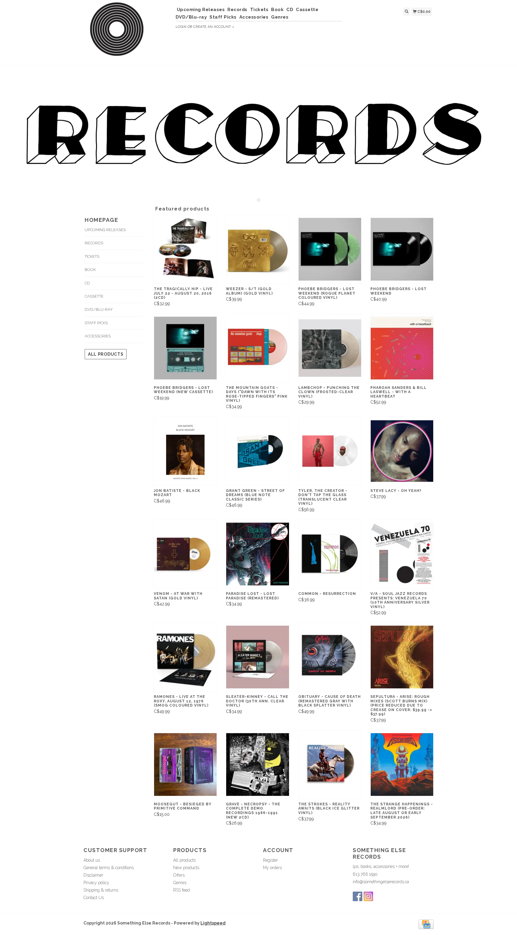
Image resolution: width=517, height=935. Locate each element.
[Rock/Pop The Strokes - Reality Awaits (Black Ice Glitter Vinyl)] (330, 764)
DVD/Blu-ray (191, 17)
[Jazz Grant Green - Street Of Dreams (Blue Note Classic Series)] (257, 451)
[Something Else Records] (127, 32)
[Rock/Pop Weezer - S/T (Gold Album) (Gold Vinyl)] (257, 249)
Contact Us (93, 897)
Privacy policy (96, 882)
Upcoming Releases (201, 9)
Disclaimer (93, 875)
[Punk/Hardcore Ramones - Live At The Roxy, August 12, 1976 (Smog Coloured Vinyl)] (185, 657)
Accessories (254, 17)
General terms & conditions (108, 867)
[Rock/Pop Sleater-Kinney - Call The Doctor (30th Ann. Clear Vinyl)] (257, 657)
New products (186, 867)
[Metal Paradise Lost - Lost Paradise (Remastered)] (257, 554)
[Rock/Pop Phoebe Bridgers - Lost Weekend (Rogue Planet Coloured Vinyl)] (330, 249)
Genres (279, 17)
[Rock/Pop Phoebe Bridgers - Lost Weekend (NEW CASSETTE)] (185, 348)
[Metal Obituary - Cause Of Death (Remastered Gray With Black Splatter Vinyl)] (330, 657)
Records (237, 9)
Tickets (259, 9)
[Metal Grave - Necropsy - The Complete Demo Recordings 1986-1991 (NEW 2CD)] (257, 764)
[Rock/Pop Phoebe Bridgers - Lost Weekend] (402, 249)
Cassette (307, 9)
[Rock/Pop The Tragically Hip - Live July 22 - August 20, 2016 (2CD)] (185, 249)
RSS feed (181, 890)
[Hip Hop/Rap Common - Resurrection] (330, 554)
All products (105, 354)
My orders (272, 867)
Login (181, 27)
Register (270, 860)
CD (289, 9)
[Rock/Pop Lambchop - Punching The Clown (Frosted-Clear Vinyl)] (330, 348)
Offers (179, 875)
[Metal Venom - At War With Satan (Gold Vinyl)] (185, 554)
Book (277, 9)
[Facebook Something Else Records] (357, 896)
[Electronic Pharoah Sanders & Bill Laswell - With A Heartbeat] (402, 348)
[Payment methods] (426, 924)
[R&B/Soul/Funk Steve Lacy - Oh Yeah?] (402, 451)
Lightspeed (213, 923)
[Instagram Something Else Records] (368, 896)
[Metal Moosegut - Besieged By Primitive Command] (185, 764)
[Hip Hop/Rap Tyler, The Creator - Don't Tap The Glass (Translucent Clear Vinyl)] (330, 451)
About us (91, 860)
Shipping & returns (100, 890)
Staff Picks (223, 17)
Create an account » (213, 27)
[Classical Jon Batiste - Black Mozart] (185, 451)
